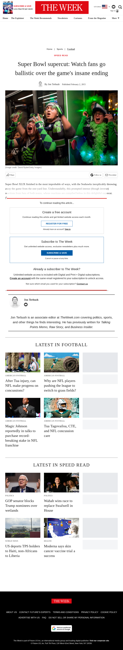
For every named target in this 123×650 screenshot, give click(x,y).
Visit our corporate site (99, 641)
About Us (11, 612)
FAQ (44, 617)
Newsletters (63, 18)
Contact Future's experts (34, 612)
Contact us (82, 284)
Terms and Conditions (66, 612)
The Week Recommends (41, 18)
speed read (61, 56)
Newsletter (112, 175)
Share (12, 175)
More (114, 18)
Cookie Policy (109, 612)
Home (49, 49)
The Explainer (17, 18)
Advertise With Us (29, 617)
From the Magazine (97, 18)
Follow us (97, 175)
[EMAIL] (26, 304)
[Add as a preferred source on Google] (61, 628)
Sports (60, 49)
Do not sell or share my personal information (77, 617)
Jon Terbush (54, 84)
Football (71, 49)
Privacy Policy (89, 612)
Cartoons (78, 18)
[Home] (5, 18)
